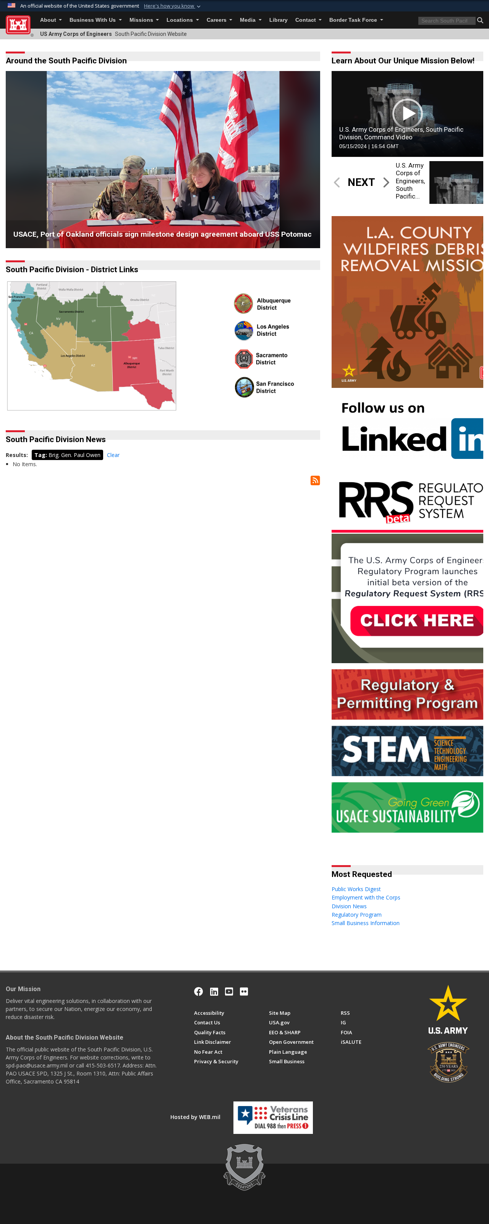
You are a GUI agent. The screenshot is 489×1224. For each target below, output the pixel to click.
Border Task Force (354, 20)
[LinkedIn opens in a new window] (214, 991)
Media (248, 20)
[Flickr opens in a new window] (244, 991)
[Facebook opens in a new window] (198, 991)
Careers (217, 20)
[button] (173, 6)
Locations (180, 20)
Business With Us (93, 20)
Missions (142, 20)
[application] (407, 113)
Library (278, 20)
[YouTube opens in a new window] (229, 991)
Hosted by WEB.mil (195, 1117)
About (49, 20)
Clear (113, 455)
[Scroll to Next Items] (385, 182)
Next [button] (304, 159)
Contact (306, 20)
